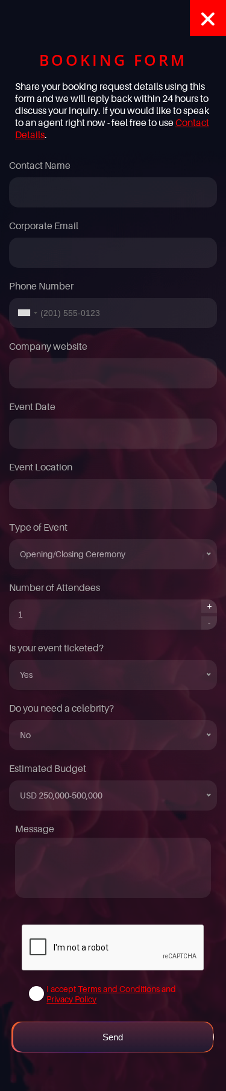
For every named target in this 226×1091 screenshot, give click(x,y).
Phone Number (41, 286)
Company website (48, 346)
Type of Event (38, 527)
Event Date (32, 406)
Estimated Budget (47, 768)
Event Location (40, 467)
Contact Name (40, 165)
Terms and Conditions (119, 989)
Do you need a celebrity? (61, 708)
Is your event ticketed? (56, 648)
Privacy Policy (71, 999)
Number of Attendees (54, 587)
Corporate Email (43, 226)
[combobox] (25, 313)
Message (34, 829)
